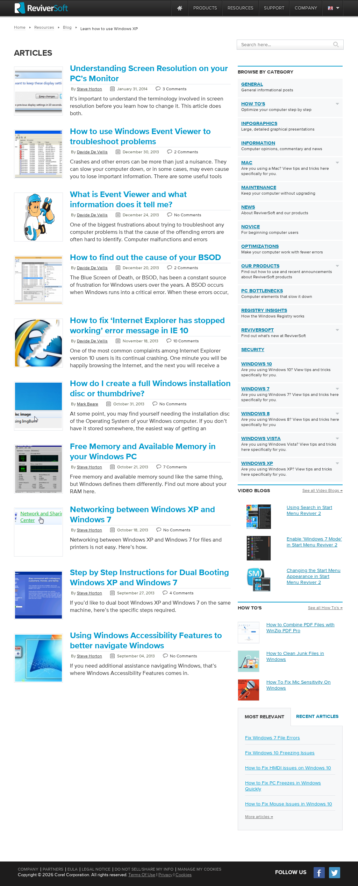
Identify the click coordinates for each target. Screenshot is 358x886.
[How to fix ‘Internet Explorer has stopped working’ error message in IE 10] (38, 368)
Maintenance (258, 187)
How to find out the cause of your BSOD (145, 257)
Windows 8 (255, 413)
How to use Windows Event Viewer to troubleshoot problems (140, 136)
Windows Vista (261, 438)
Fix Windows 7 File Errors (272, 737)
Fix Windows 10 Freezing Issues (280, 752)
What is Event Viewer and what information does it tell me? (128, 199)
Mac (246, 162)
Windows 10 (256, 364)
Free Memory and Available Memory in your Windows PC (143, 451)
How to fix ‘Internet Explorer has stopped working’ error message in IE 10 (147, 325)
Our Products (260, 266)
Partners (53, 869)
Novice (250, 226)
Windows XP (257, 463)
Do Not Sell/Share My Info (144, 869)
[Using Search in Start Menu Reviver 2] (258, 527)
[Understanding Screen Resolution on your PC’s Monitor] (38, 116)
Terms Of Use (141, 874)
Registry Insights (264, 310)
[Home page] (180, 8)
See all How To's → (325, 607)
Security (252, 349)
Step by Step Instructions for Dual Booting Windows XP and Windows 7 (149, 577)
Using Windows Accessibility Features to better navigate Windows (146, 641)
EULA (72, 869)
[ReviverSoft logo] (41, 8)
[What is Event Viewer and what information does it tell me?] (38, 242)
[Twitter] (334, 877)
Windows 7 (255, 388)
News (248, 207)
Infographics (259, 123)
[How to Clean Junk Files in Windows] (248, 670)
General (252, 84)
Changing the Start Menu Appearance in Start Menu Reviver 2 (314, 576)
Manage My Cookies (199, 869)
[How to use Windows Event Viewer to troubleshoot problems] (38, 179)
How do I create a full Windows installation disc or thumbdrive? (150, 388)
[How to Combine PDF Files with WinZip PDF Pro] (248, 641)
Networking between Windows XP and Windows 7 (142, 514)
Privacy (165, 874)
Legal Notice (96, 869)
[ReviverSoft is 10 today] (164, 8)
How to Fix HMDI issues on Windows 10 (288, 767)
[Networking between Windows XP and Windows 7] (38, 526)
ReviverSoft (257, 330)
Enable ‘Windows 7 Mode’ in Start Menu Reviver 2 (314, 541)
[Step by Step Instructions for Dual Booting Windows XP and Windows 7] (38, 620)
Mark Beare (87, 404)
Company (28, 869)
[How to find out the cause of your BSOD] (38, 305)
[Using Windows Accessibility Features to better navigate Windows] (38, 683)
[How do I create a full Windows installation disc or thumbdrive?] (38, 429)
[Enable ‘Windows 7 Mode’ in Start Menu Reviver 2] (258, 558)
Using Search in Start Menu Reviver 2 (309, 510)
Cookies (184, 874)
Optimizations (260, 246)
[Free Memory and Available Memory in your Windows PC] (38, 494)
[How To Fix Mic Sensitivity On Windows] (248, 699)
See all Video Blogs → (322, 490)
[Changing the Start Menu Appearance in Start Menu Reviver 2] (258, 590)
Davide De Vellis (92, 151)
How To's (253, 104)
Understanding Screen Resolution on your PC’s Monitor (149, 73)
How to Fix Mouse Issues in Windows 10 (288, 804)
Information (258, 143)
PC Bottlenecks (262, 290)
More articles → (259, 816)
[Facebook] (319, 877)
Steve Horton (89, 88)
